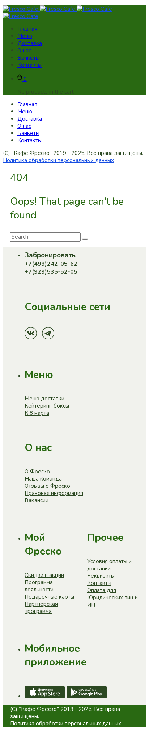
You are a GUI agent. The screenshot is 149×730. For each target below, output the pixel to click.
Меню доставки (44, 398)
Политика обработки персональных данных (58, 160)
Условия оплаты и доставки (109, 565)
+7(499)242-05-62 (51, 264)
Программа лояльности (39, 586)
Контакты (99, 583)
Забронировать (50, 255)
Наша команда (43, 478)
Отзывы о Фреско (47, 486)
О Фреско (37, 471)
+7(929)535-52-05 (51, 272)
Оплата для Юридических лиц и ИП (112, 597)
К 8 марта (37, 413)
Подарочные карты (49, 596)
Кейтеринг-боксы (47, 405)
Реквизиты (101, 575)
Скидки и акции (44, 575)
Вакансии (36, 500)
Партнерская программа (41, 607)
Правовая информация (54, 493)
